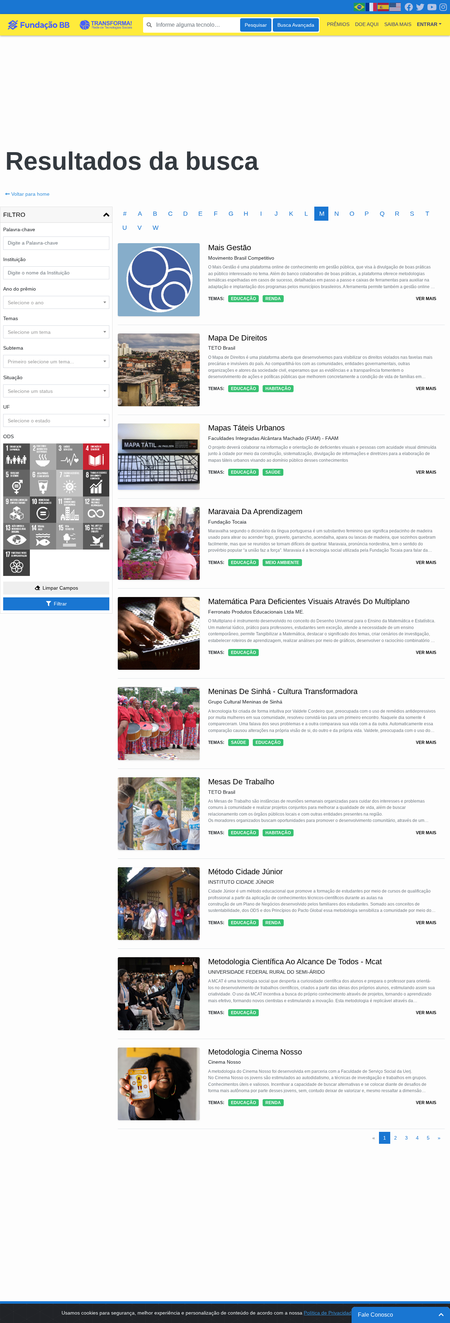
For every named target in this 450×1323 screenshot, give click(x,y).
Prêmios (338, 24)
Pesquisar (256, 25)
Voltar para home (30, 194)
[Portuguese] (360, 6)
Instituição (14, 259)
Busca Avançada (295, 25)
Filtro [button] (14, 214)
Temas (10, 318)
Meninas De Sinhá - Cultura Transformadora (283, 691)
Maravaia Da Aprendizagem (255, 511)
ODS (8, 436)
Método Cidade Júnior (245, 871)
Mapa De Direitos (237, 337)
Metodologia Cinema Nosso (255, 1052)
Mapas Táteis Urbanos (246, 427)
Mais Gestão (229, 247)
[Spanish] (384, 6)
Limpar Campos (60, 588)
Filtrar (60, 604)
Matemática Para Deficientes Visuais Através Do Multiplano (309, 601)
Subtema (13, 348)
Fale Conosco (375, 1315)
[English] (395, 6)
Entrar (427, 24)
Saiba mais (397, 24)
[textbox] (56, 302)
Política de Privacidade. (330, 1313)
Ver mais (426, 299)
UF (6, 407)
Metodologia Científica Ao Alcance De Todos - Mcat (295, 961)
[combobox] (56, 302)
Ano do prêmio (19, 289)
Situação (12, 377)
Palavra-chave (19, 229)
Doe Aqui (367, 24)
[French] (372, 6)
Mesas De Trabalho (241, 781)
